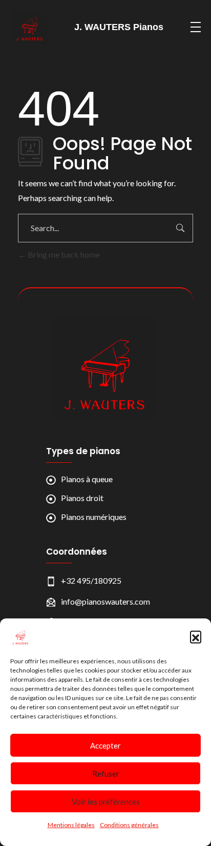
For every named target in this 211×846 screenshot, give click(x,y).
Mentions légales (71, 825)
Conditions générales (129, 825)
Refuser (105, 773)
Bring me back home (63, 254)
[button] (196, 636)
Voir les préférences (106, 801)
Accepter (105, 745)
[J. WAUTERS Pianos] (105, 369)
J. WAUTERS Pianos (118, 27)
